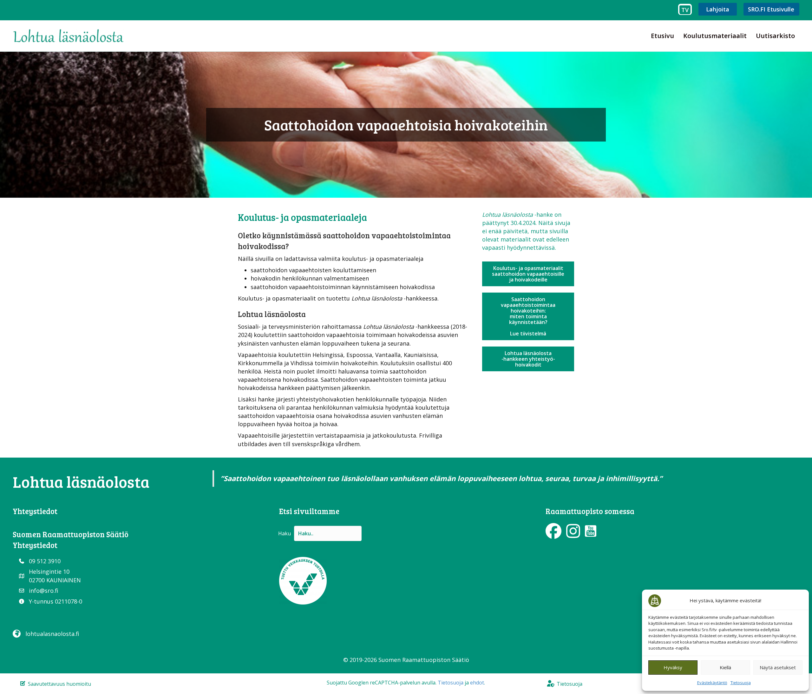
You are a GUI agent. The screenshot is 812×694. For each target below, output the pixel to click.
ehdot (477, 682)
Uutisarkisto (775, 35)
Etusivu (662, 35)
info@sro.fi (43, 590)
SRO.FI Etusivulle (771, 9)
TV (685, 10)
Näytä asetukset (778, 667)
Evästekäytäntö (712, 682)
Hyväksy (673, 667)
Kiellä (725, 667)
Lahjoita (717, 9)
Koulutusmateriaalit (715, 35)
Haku (284, 533)
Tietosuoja (740, 682)
